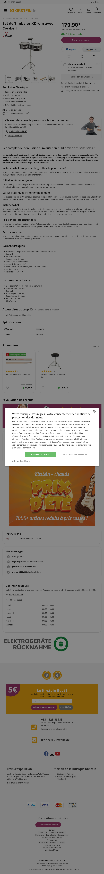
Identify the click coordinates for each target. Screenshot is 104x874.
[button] (21, 461)
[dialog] (52, 437)
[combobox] (94, 411)
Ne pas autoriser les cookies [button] (75, 454)
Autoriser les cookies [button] (40, 454)
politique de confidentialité (23, 448)
